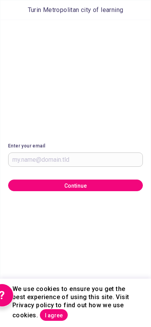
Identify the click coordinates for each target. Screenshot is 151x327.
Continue (75, 186)
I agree (54, 315)
